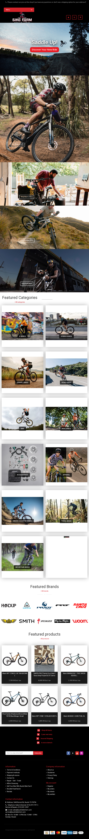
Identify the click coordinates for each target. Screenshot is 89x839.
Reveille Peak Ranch (14, 789)
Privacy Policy (52, 775)
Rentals (9, 791)
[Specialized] (44, 621)
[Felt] (62, 605)
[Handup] (9, 605)
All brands (44, 591)
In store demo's (46, 743)
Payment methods (13, 772)
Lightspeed (31, 830)
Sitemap (50, 778)
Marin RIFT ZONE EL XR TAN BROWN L (14, 674)
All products (45, 639)
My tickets (51, 791)
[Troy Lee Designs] (62, 621)
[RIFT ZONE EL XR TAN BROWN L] (15, 658)
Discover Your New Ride (44, 49)
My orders (51, 789)
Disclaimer (51, 772)
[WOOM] (80, 621)
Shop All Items (47, 730)
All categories (20, 302)
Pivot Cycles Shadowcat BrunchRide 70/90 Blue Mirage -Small (14, 715)
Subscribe (38, 753)
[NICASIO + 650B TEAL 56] (74, 699)
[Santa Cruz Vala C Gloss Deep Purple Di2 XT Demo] (44, 658)
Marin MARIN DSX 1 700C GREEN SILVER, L (74, 674)
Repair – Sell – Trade (14, 781)
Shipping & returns (13, 775)
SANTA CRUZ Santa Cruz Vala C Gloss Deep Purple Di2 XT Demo (44, 674)
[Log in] (69, 17)
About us (51, 770)
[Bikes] (66, 557)
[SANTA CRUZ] (80, 605)
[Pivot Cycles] (44, 605)
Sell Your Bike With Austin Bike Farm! (19, 786)
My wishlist (51, 794)
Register (50, 786)
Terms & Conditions (13, 770)
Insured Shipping (47, 738)
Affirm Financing (12, 783)
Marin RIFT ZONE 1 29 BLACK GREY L (44, 716)
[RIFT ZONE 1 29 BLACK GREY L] (44, 699)
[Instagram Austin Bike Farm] (82, 753)
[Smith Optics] (27, 621)
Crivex (16, 830)
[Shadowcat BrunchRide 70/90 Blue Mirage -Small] (15, 699)
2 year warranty (46, 734)
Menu (8, 10)
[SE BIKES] (9, 621)
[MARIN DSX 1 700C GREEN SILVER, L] (74, 658)
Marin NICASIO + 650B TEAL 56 (74, 716)
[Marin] (27, 605)
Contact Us (10, 778)
